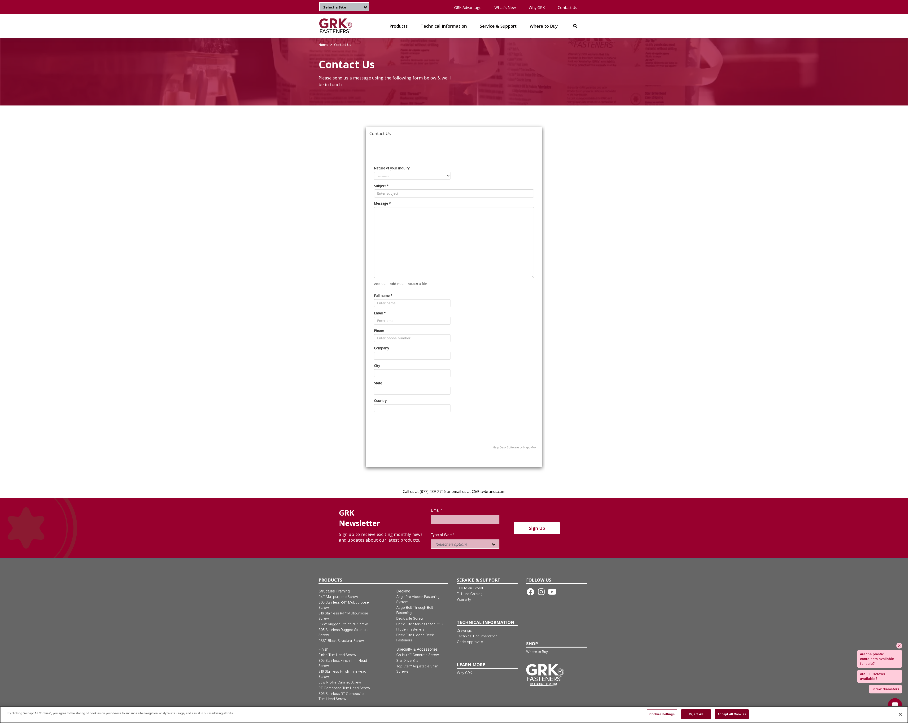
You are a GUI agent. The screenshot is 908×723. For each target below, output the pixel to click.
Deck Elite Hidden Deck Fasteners (415, 637)
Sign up (537, 528)
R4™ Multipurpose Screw (338, 596)
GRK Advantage (467, 7)
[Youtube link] (552, 591)
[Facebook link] (530, 591)
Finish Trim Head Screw (337, 655)
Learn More (471, 664)
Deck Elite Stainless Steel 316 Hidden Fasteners (419, 626)
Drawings (464, 630)
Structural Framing (334, 591)
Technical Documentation (477, 636)
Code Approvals (470, 642)
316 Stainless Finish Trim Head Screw (342, 674)
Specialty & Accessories (417, 649)
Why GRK (537, 7)
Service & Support (478, 580)
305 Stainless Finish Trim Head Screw (343, 663)
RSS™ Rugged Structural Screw (343, 624)
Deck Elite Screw (409, 618)
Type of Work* (442, 534)
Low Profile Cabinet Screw (340, 682)
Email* (436, 510)
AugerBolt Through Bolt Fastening (414, 610)
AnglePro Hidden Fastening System (418, 599)
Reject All (696, 714)
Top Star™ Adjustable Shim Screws (417, 669)
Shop (532, 643)
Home (323, 44)
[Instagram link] (541, 591)
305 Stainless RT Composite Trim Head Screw (341, 696)
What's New (505, 7)
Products (330, 580)
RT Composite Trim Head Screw (344, 688)
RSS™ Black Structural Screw (341, 640)
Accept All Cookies (731, 714)
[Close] (900, 714)
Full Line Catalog (470, 594)
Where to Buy (537, 651)
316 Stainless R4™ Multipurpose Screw (343, 616)
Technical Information (485, 622)
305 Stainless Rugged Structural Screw (344, 632)
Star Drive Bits (407, 660)
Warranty (464, 599)
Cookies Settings (662, 714)
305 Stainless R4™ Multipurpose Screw (344, 605)
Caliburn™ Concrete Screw (417, 655)
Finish (323, 649)
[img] (338, 25)
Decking (403, 591)
